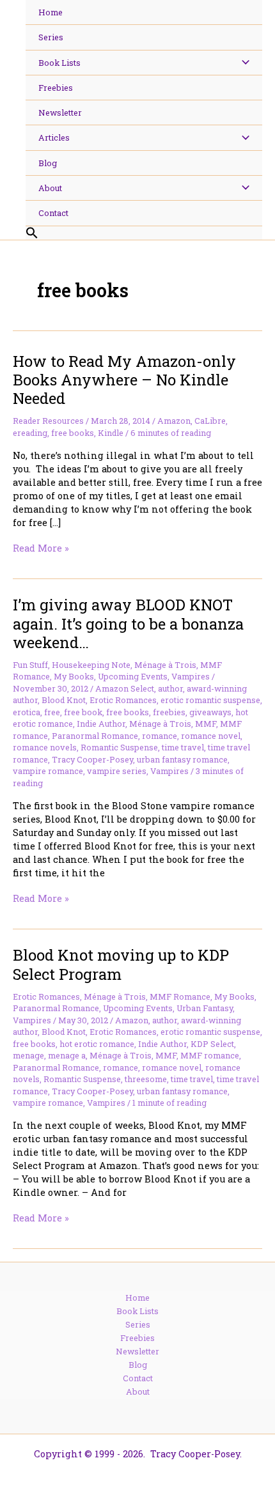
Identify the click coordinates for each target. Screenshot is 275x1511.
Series (137, 1324)
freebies (169, 712)
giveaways (210, 712)
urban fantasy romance (182, 759)
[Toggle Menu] (242, 62)
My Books (74, 676)
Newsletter (137, 1351)
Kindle (110, 433)
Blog (138, 1365)
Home (137, 1297)
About (138, 1391)
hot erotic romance (96, 1044)
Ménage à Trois (165, 665)
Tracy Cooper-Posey (92, 759)
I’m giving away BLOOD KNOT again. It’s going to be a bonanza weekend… (128, 622)
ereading (30, 433)
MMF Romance (180, 996)
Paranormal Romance (95, 736)
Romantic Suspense (119, 747)
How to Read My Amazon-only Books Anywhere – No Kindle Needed (124, 379)
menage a (67, 1055)
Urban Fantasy (205, 1008)
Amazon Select (124, 688)
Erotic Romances (123, 700)
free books (72, 433)
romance (159, 736)
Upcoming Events (133, 676)
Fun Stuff (30, 665)
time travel (183, 747)
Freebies (137, 1338)
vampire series (116, 771)
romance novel (210, 736)
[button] (144, 233)
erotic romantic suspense (210, 700)
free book (83, 712)
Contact (138, 1378)
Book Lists (137, 1311)
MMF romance (209, 1055)
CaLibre (210, 420)
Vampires (190, 676)
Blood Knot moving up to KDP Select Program (121, 964)
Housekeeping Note (91, 665)
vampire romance (48, 771)
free (52, 712)
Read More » (41, 548)
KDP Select (212, 1044)
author (170, 688)
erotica (26, 712)
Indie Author (101, 723)
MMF (205, 723)
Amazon (174, 420)
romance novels (45, 747)
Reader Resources (48, 420)
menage (28, 1055)
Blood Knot (64, 700)
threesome (146, 1079)
